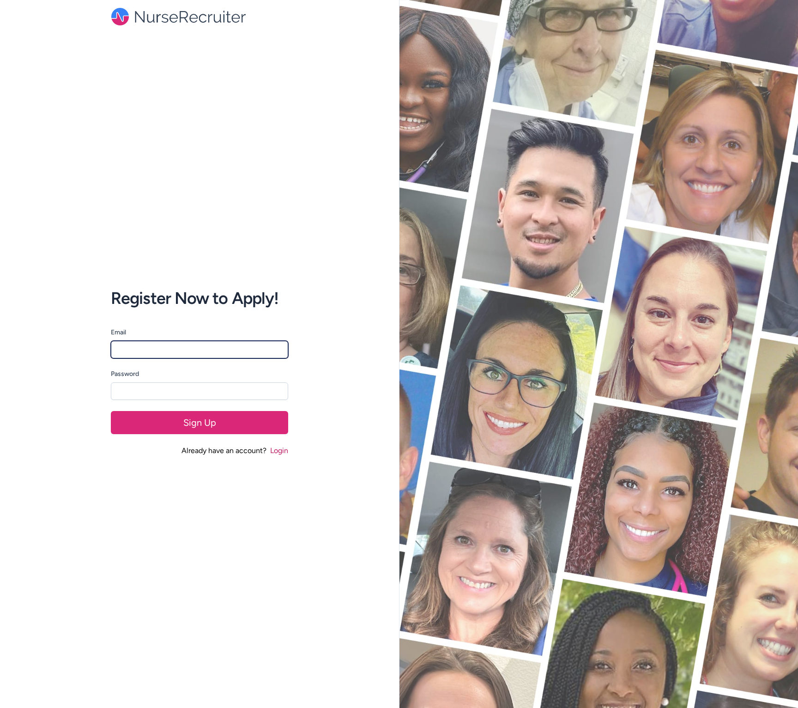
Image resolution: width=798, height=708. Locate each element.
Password (125, 374)
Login (279, 450)
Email (118, 332)
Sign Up (199, 422)
